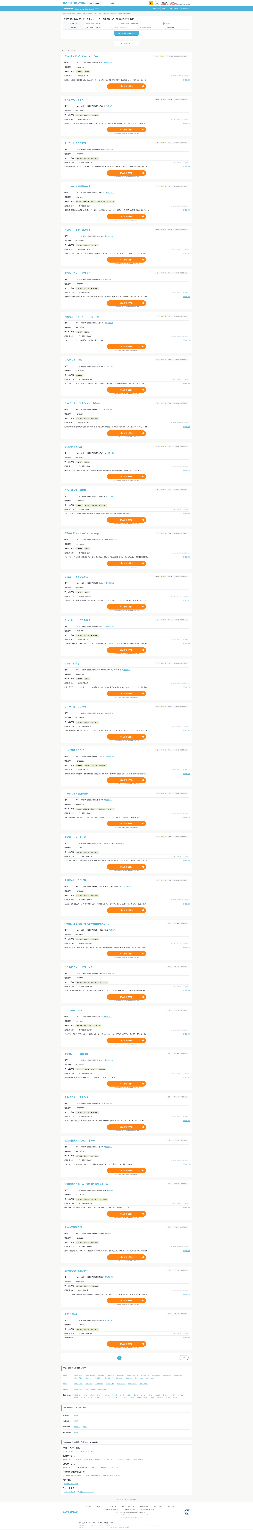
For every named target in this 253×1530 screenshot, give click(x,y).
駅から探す (167, 23)
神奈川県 (113, 13)
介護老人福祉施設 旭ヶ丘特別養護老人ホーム (87, 923)
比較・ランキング (157, 1506)
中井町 (111, 1397)
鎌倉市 (92, 1395)
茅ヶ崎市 (114, 1395)
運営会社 (88, 1506)
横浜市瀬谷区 (109, 1378)
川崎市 (65, 1384)
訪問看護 (78, 1459)
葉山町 (83, 1397)
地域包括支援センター (86, 1451)
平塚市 (85, 1395)
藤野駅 (85, 1427)
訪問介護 (67, 1459)
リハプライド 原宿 (73, 359)
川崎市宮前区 (132, 1384)
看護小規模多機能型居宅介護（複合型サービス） (103, 1475)
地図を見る (108, 63)
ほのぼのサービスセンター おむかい (82, 403)
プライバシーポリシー (111, 1506)
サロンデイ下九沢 (73, 446)
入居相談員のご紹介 (130, 1509)
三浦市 (129, 1395)
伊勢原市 (157, 1395)
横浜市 (65, 1376)
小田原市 (106, 1395)
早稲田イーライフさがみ (76, 576)
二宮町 (104, 1397)
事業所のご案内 (144, 1506)
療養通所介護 (170, 27)
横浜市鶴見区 (78, 1376)
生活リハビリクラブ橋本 (76, 880)
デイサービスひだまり (75, 143)
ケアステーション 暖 (75, 836)
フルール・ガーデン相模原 (77, 620)
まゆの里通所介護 (73, 1227)
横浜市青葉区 (139, 1378)
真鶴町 (152, 1397)
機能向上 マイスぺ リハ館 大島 (81, 316)
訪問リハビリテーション (104, 1459)
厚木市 (143, 1395)
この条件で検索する (127, 33)
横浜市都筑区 (150, 1378)
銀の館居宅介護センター (76, 1270)
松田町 (125, 1397)
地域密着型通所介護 (145, 27)
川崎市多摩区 (121, 1384)
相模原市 (120, 13)
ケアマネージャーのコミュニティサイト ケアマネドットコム (128, 1525)
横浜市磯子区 (145, 1376)
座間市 (173, 1395)
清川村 (175, 1397)
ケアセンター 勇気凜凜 (76, 1053)
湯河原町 (160, 1397)
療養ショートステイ (86, 1492)
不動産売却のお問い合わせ (147, 1509)
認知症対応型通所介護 (120, 27)
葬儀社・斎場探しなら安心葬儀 (122, 1527)
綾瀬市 (76, 1397)
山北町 (132, 1397)
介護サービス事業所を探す (169, 9)
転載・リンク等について (128, 1506)
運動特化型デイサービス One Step (81, 533)
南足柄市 (181, 1395)
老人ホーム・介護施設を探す (127, 1499)
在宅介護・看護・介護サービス (85, 13)
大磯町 (97, 1397)
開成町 (139, 1397)
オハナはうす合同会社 (75, 489)
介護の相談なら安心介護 (84, 1525)
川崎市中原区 (99, 1384)
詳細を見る (186, 80)
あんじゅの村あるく (74, 99)
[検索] (151, 3)
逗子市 (122, 1395)
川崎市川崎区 (78, 1384)
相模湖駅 (77, 1427)
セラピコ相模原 (72, 663)
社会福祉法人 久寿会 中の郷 (79, 1140)
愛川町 (168, 1397)
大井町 (118, 1397)
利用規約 (98, 1506)
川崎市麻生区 (143, 1384)
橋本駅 (76, 1415)
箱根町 (145, 1397)
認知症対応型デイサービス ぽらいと (82, 56)
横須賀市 (77, 1395)
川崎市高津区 (110, 1384)
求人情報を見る (126, 86)
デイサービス (69, 1467)
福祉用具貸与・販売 (71, 1483)
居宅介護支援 (69, 1451)
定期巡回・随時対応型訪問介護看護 (130, 1459)
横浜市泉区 (129, 1378)
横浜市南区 (120, 1376)
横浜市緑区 (98, 1378)
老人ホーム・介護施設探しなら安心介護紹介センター (102, 1525)
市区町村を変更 (125, 23)
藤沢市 (98, 1395)
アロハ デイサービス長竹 (77, 273)
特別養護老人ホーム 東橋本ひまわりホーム (86, 1183)
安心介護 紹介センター (69, 13)
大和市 (150, 1395)
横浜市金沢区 (156, 1376)
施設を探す (156, 9)
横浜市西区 (101, 1376)
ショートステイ (69, 1492)
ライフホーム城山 (73, 1010)
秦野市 (136, 1395)
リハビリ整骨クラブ (74, 750)
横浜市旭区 (88, 1378)
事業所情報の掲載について (113, 1509)
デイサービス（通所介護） (102, 13)
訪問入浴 (88, 1459)
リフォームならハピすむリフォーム (151, 1525)
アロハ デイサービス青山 (77, 229)
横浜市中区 (111, 1376)
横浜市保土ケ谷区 (132, 1376)
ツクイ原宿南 (70, 1313)
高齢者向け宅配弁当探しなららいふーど (105, 1527)
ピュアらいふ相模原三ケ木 (77, 186)
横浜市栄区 (119, 1378)
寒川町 (90, 1397)
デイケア (115, 1467)
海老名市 (165, 1395)
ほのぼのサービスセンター (77, 1097)
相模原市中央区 (90, 1389)
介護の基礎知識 (184, 9)
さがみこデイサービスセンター (79, 967)
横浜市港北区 (167, 1376)
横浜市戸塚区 (178, 1376)
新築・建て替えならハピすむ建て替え (87, 1527)
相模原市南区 (102, 1389)
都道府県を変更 (90, 23)
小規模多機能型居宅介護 (72, 1475)
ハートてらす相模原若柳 (76, 793)
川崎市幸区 (88, 1384)
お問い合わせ (170, 1506)
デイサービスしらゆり (75, 706)
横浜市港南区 (78, 1378)
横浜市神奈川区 (90, 1376)
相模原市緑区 (127, 13)
